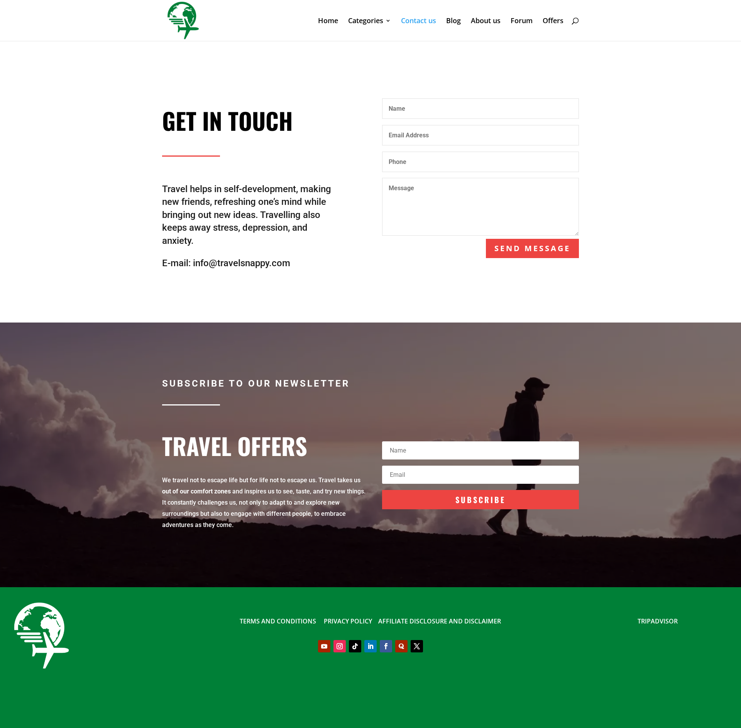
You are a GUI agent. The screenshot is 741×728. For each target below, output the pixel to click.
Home (328, 21)
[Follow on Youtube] (324, 646)
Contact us (418, 21)
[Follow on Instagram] (339, 646)
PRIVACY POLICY (349, 621)
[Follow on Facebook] (386, 646)
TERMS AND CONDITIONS (278, 621)
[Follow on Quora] (401, 646)
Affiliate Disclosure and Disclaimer (439, 621)
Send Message (532, 248)
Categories (365, 21)
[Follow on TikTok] (355, 646)
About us (486, 21)
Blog (453, 21)
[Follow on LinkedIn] (370, 646)
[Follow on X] (417, 646)
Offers (553, 21)
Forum (522, 21)
